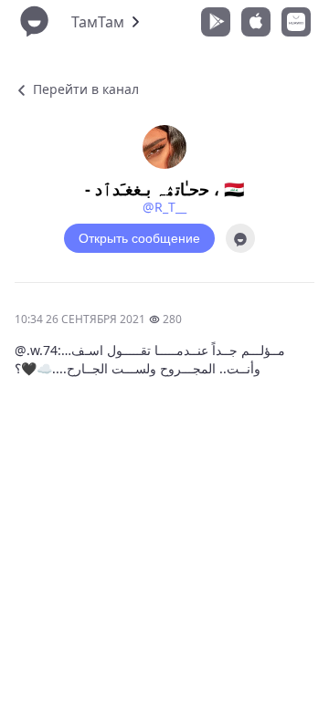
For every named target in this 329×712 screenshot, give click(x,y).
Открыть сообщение (139, 238)
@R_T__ (164, 206)
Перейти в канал (84, 89)
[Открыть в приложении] (240, 238)
